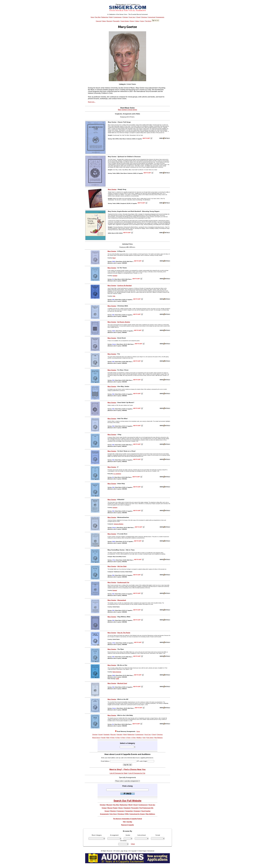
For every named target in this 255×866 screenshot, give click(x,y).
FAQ (124, 822)
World (110, 17)
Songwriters (129, 811)
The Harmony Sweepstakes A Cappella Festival (127, 818)
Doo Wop (97, 17)
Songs (142, 21)
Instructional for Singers (137, 814)
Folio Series (149, 737)
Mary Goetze (112, 189)
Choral (138, 17)
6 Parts (118, 737)
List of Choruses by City (136, 773)
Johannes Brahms (118, 524)
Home (92, 17)
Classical (98, 21)
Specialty (119, 734)
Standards (106, 734)
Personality (116, 21)
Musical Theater (112, 808)
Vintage (104, 808)
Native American (117, 671)
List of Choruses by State (118, 773)
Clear (133, 844)
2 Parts (133, 737)
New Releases (158, 737)
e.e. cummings (117, 473)
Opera (104, 21)
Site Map (129, 822)
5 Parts (123, 737)
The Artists (148, 21)
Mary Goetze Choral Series (127, 109)
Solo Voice (113, 814)
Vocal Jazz (132, 17)
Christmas (144, 17)
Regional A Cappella (127, 825)
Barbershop (105, 17)
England (115, 590)
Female (103, 737)
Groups (107, 811)
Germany (115, 507)
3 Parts (128, 737)
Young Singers (125, 21)
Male (107, 737)
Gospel (100, 734)
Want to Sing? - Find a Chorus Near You (127, 769)
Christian (125, 17)
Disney (132, 21)
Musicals (109, 21)
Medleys (139, 737)
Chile (114, 296)
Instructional (151, 17)
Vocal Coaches (145, 811)
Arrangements (160, 17)
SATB (117, 678)
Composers (120, 811)
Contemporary (118, 17)
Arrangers (137, 811)
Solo (144, 737)
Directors (113, 811)
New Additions (150, 814)
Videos (137, 21)
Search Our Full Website (127, 800)
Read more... (91, 102)
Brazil (114, 257)
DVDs (127, 814)
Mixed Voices (96, 737)
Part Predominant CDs (146, 808)
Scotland (115, 275)
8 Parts (112, 737)
